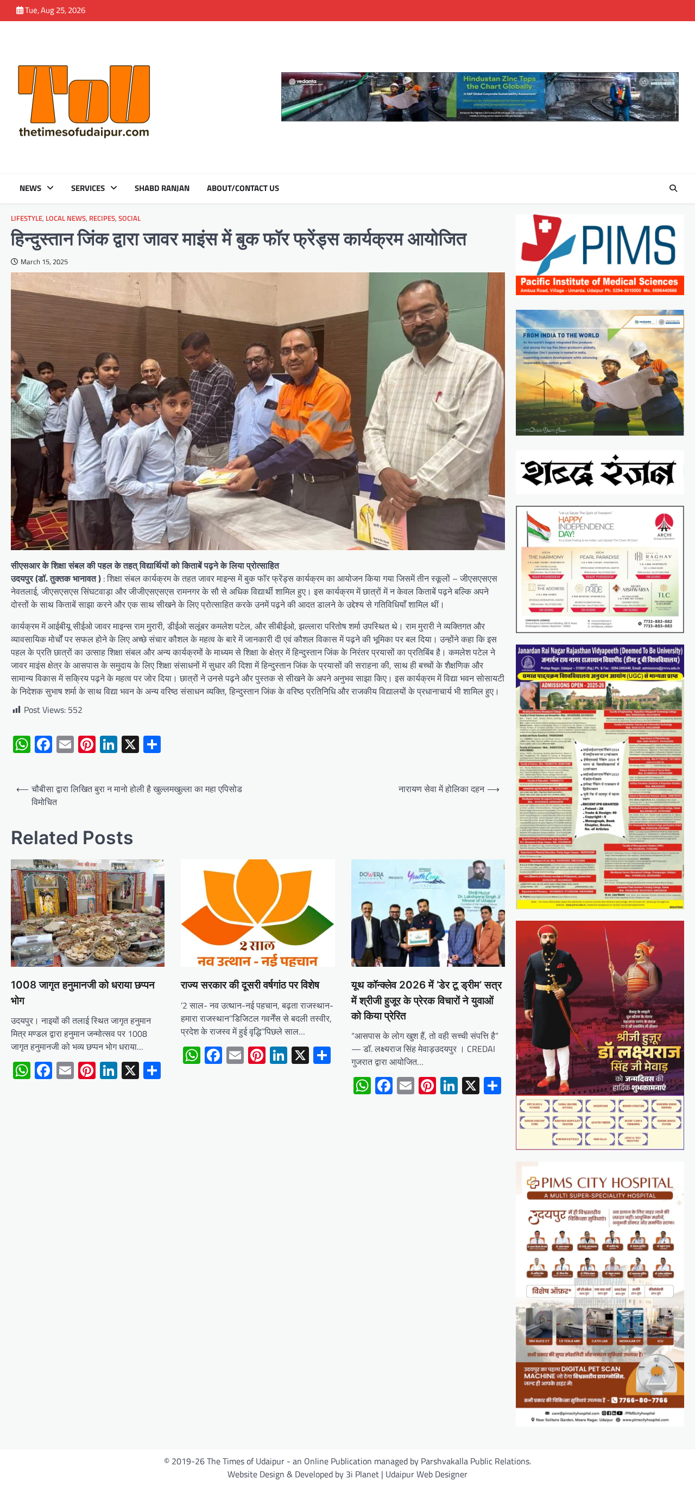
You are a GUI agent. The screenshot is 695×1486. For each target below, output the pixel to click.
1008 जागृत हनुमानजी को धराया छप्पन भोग (83, 992)
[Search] (673, 188)
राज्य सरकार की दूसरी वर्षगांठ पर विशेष (250, 985)
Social (129, 218)
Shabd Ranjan (162, 188)
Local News (66, 218)
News (30, 188)
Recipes (102, 218)
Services (88, 188)
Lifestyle (26, 218)
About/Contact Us (243, 188)
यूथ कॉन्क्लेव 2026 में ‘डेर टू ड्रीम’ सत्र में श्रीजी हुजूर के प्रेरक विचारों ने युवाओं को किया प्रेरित (426, 1000)
